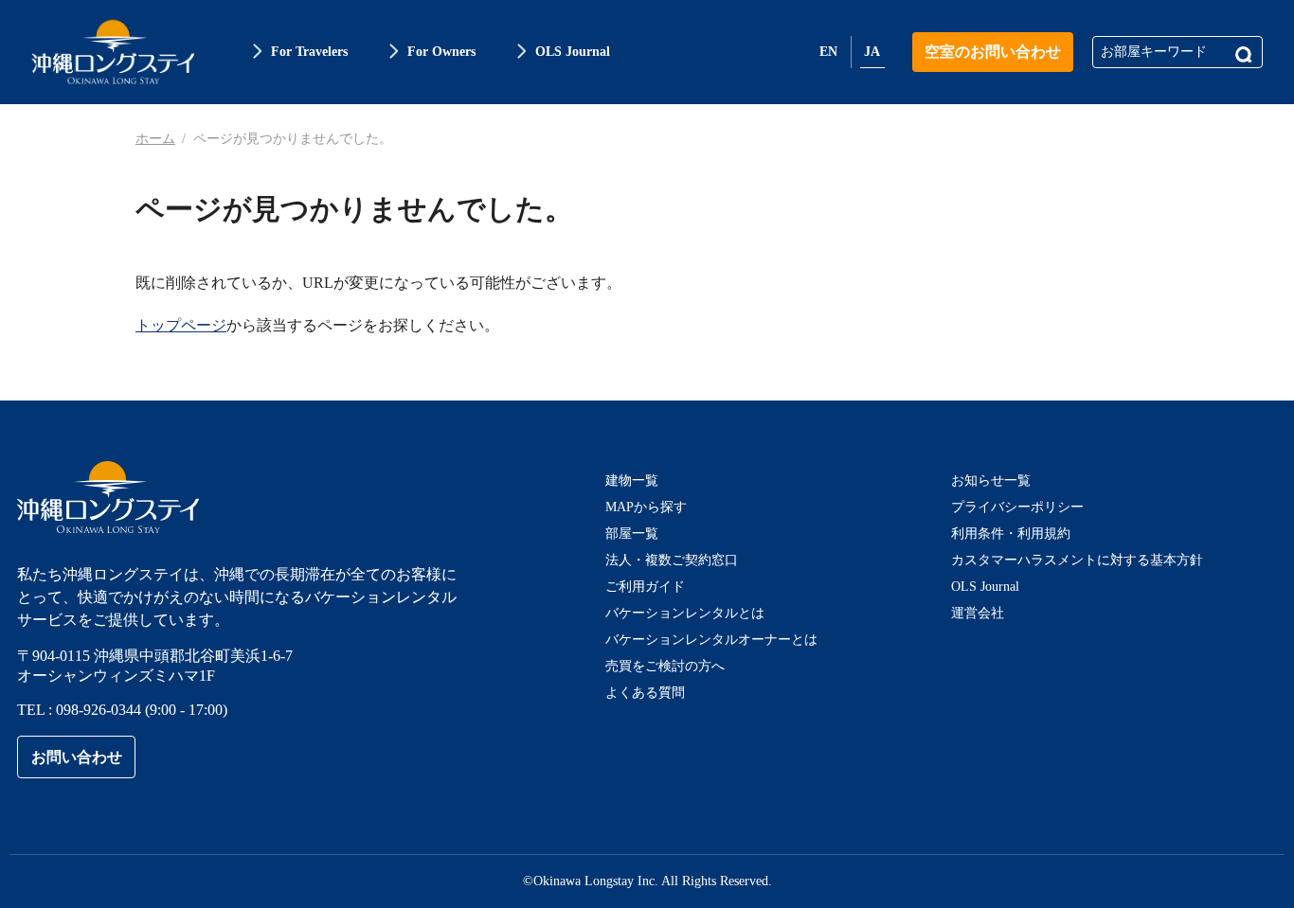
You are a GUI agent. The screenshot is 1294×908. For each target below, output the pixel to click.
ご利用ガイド (645, 586)
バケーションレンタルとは (684, 613)
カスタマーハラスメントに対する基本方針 (1077, 560)
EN (828, 52)
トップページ (180, 325)
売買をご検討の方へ (665, 666)
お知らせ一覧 (991, 480)
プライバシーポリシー (1017, 507)
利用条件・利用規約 (1010, 533)
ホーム (155, 139)
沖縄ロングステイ (113, 52)
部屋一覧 (631, 533)
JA (872, 52)
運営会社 (977, 613)
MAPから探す (646, 507)
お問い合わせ (76, 757)
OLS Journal (985, 586)
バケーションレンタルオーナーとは (711, 639)
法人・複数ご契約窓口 (671, 560)
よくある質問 (645, 692)
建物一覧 (631, 480)
